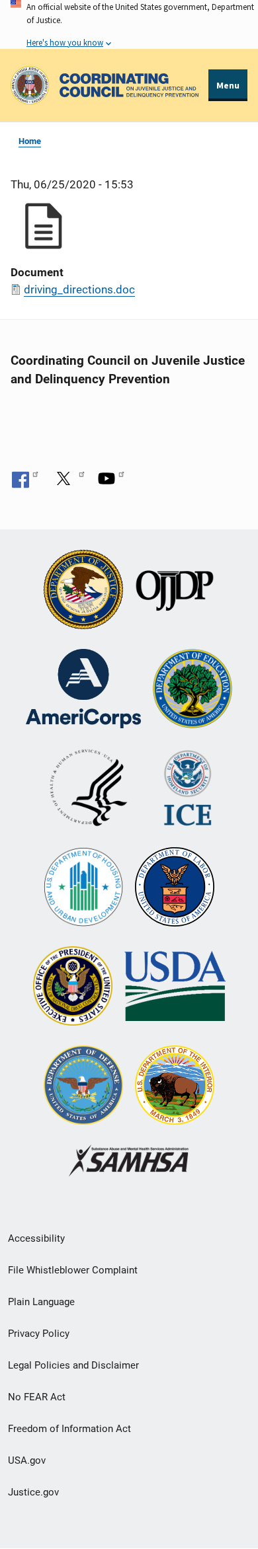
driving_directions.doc (79, 289)
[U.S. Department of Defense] (83, 1086)
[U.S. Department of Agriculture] (175, 987)
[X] (68, 478)
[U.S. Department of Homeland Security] (187, 789)
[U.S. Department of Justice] (83, 591)
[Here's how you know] (129, 24)
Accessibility (36, 1238)
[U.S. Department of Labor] (174, 888)
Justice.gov (33, 1492)
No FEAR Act (36, 1397)
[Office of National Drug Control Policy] (72, 987)
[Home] (129, 85)
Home (30, 141)
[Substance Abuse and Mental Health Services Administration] (129, 1162)
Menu (227, 85)
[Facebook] (25, 478)
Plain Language (41, 1302)
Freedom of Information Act (69, 1429)
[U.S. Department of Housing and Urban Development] (83, 888)
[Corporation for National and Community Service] (83, 690)
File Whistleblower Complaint (73, 1270)
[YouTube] (111, 478)
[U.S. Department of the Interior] (174, 1086)
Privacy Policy (38, 1334)
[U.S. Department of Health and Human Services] (89, 789)
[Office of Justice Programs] (30, 85)
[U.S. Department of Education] (192, 690)
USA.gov (27, 1460)
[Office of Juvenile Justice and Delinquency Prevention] (174, 591)
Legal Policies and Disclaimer (73, 1365)
